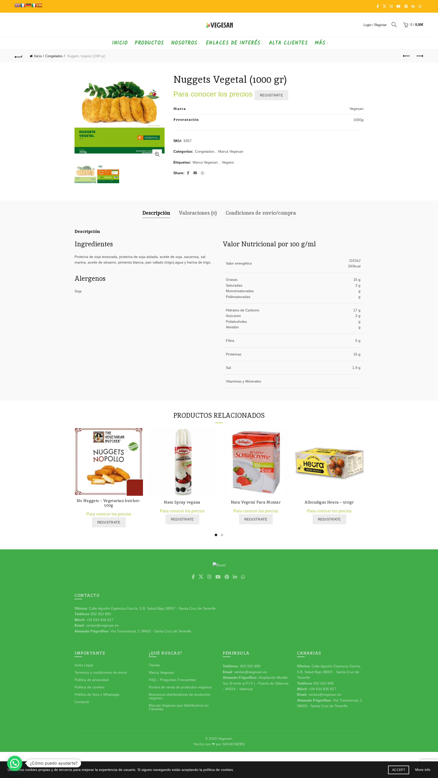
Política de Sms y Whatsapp (97, 694)
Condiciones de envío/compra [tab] (261, 213)
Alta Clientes (288, 43)
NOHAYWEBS (233, 744)
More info (422, 770)
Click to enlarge (157, 154)
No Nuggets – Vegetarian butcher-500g (109, 503)
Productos (149, 43)
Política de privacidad (92, 680)
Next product (419, 56)
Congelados (54, 56)
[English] (17, 5)
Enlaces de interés (233, 43)
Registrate (271, 95)
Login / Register (375, 25)
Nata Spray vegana (182, 502)
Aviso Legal (84, 665)
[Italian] (33, 5)
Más (320, 43)
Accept (398, 770)
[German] (28, 5)
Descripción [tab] (156, 213)
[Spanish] (39, 5)
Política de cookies (89, 687)
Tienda (154, 665)
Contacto (82, 702)
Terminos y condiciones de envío (101, 672)
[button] (14, 763)
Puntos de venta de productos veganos (180, 687)
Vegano (228, 162)
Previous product (406, 56)
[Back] (18, 56)
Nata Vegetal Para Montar (256, 502)
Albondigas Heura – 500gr (329, 502)
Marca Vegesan (230, 151)
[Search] (394, 24)
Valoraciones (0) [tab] (198, 213)
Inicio (119, 43)
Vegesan (225, 738)
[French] (22, 5)
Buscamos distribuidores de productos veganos (179, 696)
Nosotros (184, 43)
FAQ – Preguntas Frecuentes (172, 680)
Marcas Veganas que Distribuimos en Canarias (179, 707)
